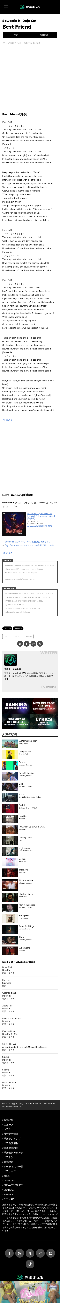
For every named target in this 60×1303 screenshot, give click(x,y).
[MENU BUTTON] (5, 7)
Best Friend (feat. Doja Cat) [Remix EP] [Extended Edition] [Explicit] (41, 516)
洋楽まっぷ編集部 (12, 669)
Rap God (23, 816)
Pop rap (18, 636)
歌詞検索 (8, 1161)
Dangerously (25, 751)
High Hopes (24, 848)
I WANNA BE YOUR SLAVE (32, 826)
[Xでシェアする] (20, 644)
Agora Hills (7, 1005)
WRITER (8, 1194)
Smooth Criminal (26, 773)
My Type (6, 980)
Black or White (26, 880)
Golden (22, 859)
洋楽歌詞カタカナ (13, 1152)
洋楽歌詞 (8, 1157)
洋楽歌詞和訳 (10, 1147)
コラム (7, 1129)
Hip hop (7, 636)
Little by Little (25, 837)
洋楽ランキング (12, 1138)
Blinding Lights (26, 894)
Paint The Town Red (11, 1018)
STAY (21, 794)
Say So (5, 1057)
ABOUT (7, 1175)
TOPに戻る (7, 419)
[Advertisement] (30, 78)
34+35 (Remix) (9, 1044)
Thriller (22, 937)
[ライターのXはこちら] (44, 687)
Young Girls (24, 915)
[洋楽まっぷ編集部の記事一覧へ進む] (10, 660)
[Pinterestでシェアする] (40, 644)
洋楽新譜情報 (10, 1143)
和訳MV (29, 636)
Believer (23, 762)
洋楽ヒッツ (9, 1171)
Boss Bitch (7, 967)
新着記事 (8, 1119)
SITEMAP (8, 1199)
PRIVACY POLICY (13, 1185)
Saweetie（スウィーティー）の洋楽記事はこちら (28, 541)
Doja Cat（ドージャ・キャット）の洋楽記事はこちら (29, 545)
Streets (5, 1069)
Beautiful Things (26, 926)
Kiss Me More (8, 1031)
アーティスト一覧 (13, 1166)
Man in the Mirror (27, 905)
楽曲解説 (44, 34)
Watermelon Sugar (28, 741)
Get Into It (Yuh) (9, 993)
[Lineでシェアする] (33, 644)
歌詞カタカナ (8, 973)
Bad (21, 784)
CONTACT (9, 1189)
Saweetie (18, 628)
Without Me (24, 948)
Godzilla (22, 805)
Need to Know (9, 1082)
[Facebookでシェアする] (27, 644)
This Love (23, 869)
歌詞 (16, 34)
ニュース (8, 1124)
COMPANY (9, 1180)
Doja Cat (7, 628)
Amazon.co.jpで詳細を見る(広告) (39, 526)
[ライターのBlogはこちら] (53, 687)
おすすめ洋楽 (10, 1133)
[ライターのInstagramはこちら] (48, 687)
